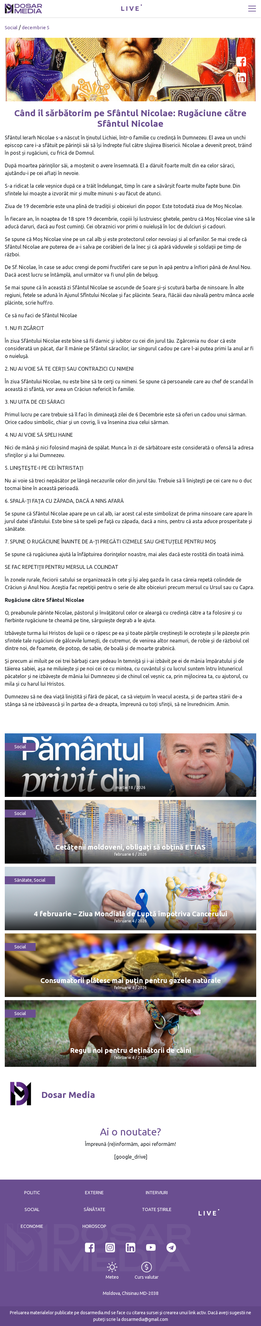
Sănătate (23, 880)
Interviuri (157, 1192)
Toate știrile (157, 1209)
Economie (32, 1226)
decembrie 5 (35, 27)
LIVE (130, 8)
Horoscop (94, 1226)
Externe (94, 1192)
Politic (32, 1192)
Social (11, 27)
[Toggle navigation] (252, 8)
